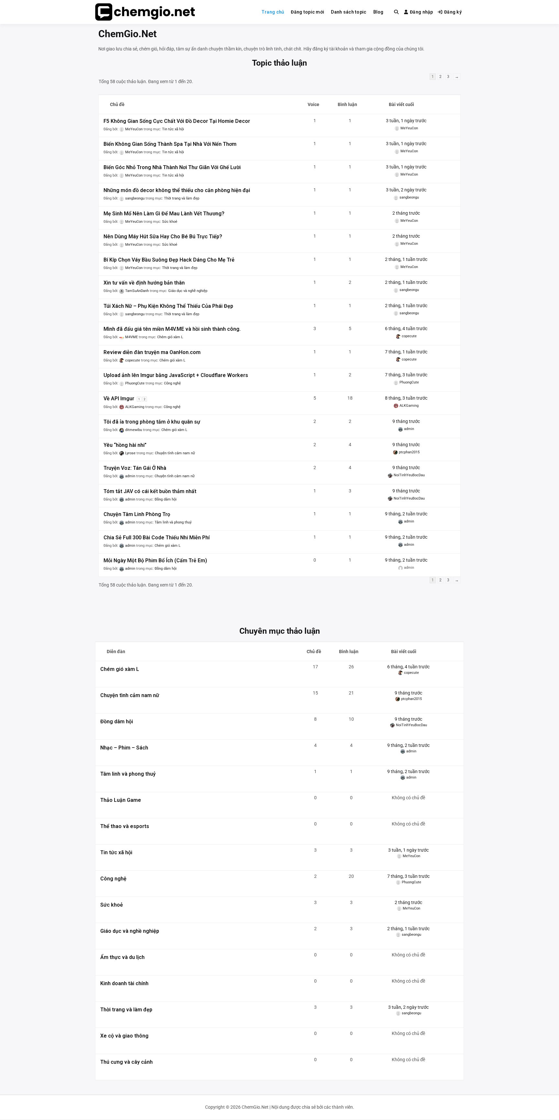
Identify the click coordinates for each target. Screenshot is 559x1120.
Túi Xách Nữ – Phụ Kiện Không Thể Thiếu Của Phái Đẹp (168, 306)
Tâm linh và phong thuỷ (173, 522)
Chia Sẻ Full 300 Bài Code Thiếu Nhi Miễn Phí (157, 537)
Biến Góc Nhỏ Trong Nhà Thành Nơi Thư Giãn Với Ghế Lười (172, 167)
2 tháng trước (406, 213)
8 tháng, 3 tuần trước (406, 398)
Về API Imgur (119, 398)
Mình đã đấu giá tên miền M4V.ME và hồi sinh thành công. (172, 329)
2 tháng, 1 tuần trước (406, 259)
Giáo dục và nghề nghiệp (187, 291)
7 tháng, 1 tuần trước (406, 351)
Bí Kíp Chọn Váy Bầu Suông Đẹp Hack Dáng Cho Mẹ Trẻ (169, 260)
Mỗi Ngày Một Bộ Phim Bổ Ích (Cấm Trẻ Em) (155, 560)
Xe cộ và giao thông (124, 1036)
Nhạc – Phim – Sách (124, 748)
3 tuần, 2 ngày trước (406, 189)
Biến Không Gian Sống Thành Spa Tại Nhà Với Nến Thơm (170, 144)
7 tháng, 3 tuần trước (406, 374)
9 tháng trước (406, 421)
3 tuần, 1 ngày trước (406, 120)
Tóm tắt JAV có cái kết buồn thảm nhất (150, 491)
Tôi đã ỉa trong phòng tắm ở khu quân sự (152, 422)
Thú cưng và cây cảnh (126, 1062)
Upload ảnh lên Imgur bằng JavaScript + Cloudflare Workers (176, 375)
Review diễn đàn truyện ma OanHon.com (152, 352)
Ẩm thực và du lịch (122, 957)
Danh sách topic (348, 12)
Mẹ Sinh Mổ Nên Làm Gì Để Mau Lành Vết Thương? (164, 213)
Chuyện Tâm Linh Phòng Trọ (137, 514)
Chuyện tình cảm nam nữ (175, 453)
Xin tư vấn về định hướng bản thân (144, 283)
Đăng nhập (421, 12)
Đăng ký (453, 12)
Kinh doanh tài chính (124, 983)
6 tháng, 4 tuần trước (406, 328)
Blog (378, 12)
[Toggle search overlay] (396, 12)
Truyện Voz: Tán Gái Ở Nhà (135, 468)
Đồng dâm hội (166, 499)
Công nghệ (172, 383)
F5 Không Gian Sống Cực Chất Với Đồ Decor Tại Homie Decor (177, 121)
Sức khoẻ (169, 222)
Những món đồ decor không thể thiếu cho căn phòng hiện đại (177, 190)
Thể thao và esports (124, 826)
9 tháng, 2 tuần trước (406, 513)
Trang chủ (272, 12)
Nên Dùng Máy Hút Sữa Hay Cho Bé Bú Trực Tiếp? (163, 236)
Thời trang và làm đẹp (181, 198)
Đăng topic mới (307, 12)
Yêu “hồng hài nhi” (125, 445)
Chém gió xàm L (170, 337)
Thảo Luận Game (120, 800)
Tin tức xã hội (173, 129)
